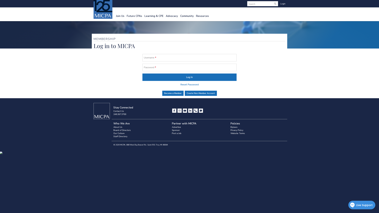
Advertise (176, 127)
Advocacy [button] (172, 16)
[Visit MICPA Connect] (201, 110)
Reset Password (189, 84)
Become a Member (173, 93)
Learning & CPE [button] (153, 16)
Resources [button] (202, 16)
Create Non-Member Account (201, 93)
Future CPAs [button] (134, 16)
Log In (189, 77)
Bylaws (234, 127)
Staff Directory (120, 136)
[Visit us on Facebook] (174, 110)
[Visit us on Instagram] (180, 110)
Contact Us (118, 111)
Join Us (120, 16)
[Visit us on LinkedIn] (190, 110)
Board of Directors (122, 130)
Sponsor (176, 130)
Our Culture (119, 133)
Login (282, 3)
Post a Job (176, 133)
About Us (117, 127)
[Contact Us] (196, 110)
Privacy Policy (237, 130)
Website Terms (238, 133)
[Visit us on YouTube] (185, 110)
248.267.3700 (119, 114)
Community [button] (187, 16)
